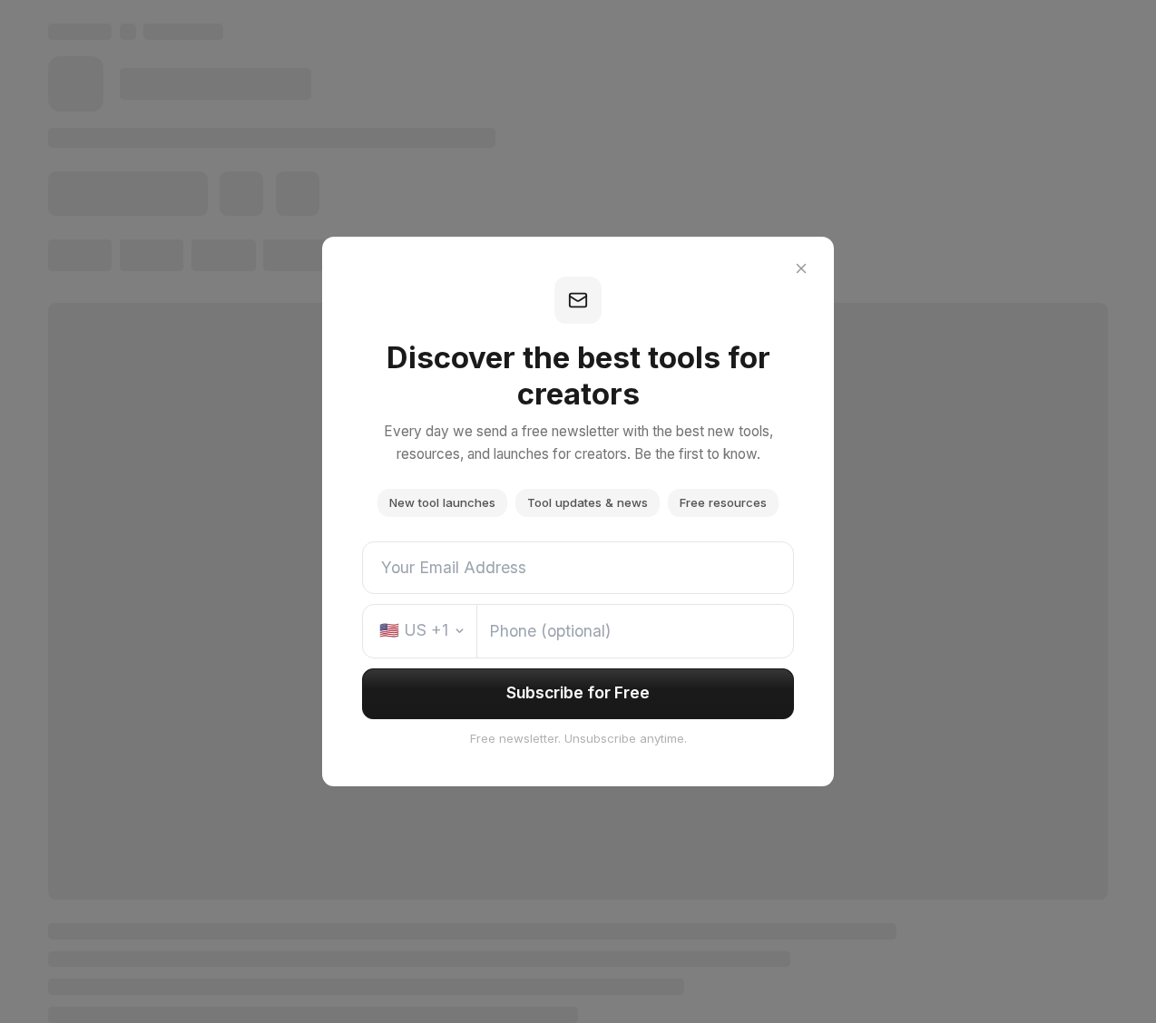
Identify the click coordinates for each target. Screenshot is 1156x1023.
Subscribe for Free (578, 692)
